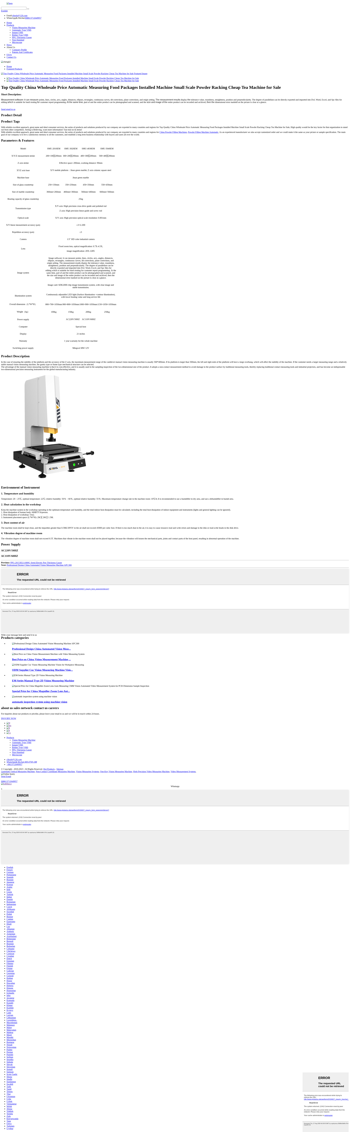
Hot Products (49, 769)
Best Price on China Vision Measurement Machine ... (41, 659)
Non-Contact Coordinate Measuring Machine (55, 771)
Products (10, 25)
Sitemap (59, 769)
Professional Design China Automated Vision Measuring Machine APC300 (39, 565)
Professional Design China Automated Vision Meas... (41, 648)
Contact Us (11, 57)
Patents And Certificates (22, 52)
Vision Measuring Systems (87, 771)
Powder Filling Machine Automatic (203, 132)
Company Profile (19, 50)
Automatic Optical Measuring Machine (18, 771)
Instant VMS (17, 32)
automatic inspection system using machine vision (39, 701)
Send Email (6, 776)
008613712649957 (33, 18)
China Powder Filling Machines (173, 132)
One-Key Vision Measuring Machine (116, 771)
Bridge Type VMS (20, 35)
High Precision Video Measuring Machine (151, 771)
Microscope (17, 42)
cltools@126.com (19, 15)
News (9, 45)
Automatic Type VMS (21, 30)
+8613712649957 (14, 764)
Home (9, 22)
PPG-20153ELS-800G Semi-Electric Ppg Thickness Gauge (36, 562)
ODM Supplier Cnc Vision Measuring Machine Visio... (42, 670)
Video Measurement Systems (183, 771)
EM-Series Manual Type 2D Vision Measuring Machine (43, 680)
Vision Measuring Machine (23, 27)
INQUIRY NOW (8, 718)
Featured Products (14, 69)
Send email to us (8, 109)
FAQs (9, 55)
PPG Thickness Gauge (22, 37)
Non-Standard (18, 40)
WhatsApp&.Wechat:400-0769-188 (22, 762)
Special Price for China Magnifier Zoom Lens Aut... (41, 691)
